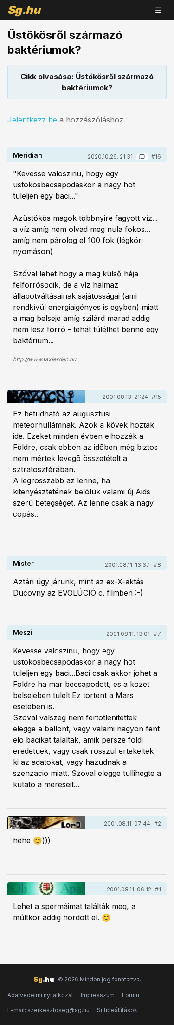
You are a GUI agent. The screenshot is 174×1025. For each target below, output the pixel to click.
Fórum (130, 995)
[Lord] (46, 822)
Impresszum (98, 995)
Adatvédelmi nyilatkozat (40, 995)
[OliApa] (46, 888)
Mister (23, 563)
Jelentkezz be (32, 119)
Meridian (27, 155)
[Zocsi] (46, 396)
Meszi (22, 632)
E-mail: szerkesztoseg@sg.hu (48, 1009)
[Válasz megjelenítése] (142, 156)
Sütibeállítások (117, 1009)
